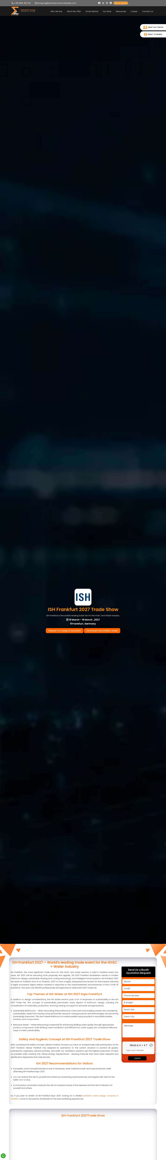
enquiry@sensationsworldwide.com (57, 3)
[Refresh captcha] (151, 1045)
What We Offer (74, 11)
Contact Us (147, 11)
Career (134, 11)
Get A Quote (121, 3)
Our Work (107, 11)
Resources (121, 11)
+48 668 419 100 (22, 3)
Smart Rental (92, 11)
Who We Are (56, 11)
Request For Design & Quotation (64, 630)
